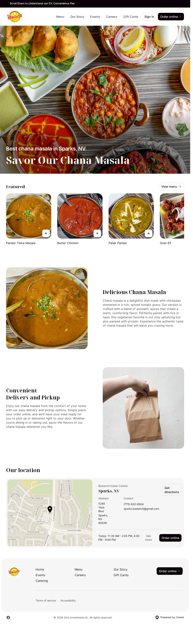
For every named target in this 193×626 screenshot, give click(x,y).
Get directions (172, 490)
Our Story (77, 17)
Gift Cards (130, 17)
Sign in (149, 17)
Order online (170, 538)
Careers (111, 17)
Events (95, 17)
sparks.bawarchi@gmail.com (141, 509)
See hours (148, 537)
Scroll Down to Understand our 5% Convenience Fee (42, 3)
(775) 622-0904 (134, 504)
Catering (42, 581)
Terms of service (46, 600)
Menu (60, 17)
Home (40, 569)
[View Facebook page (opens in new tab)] (8, 617)
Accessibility (68, 600)
